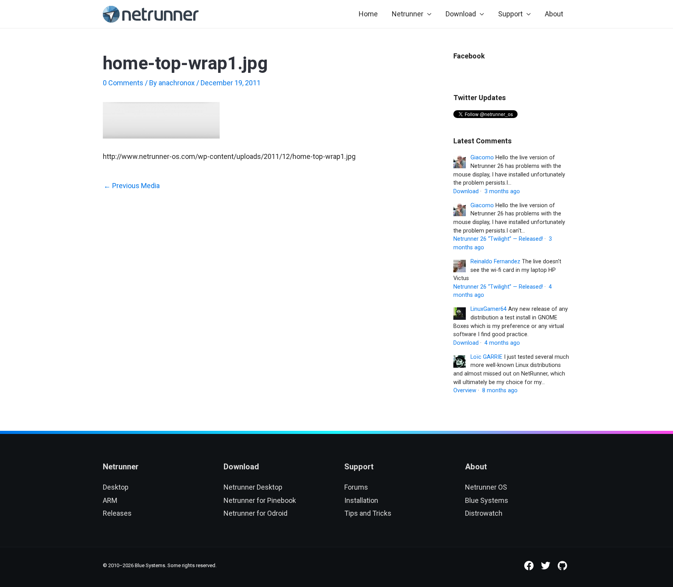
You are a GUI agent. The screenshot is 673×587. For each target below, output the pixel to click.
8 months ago (500, 390)
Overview (464, 390)
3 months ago (502, 191)
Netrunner (407, 14)
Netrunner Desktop (253, 487)
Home (368, 14)
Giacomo (482, 157)
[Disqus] (266, 305)
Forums (356, 487)
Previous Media (132, 186)
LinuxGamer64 (488, 309)
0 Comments (123, 83)
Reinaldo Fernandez (495, 261)
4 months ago (502, 343)
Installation (361, 500)
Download (461, 14)
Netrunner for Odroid (255, 513)
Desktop (116, 487)
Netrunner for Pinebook (260, 500)
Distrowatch (483, 513)
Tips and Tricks (367, 513)
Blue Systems (486, 500)
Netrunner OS (486, 487)
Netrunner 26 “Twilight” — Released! (498, 239)
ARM (110, 500)
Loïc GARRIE (486, 357)
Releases (117, 513)
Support (510, 14)
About (554, 14)
